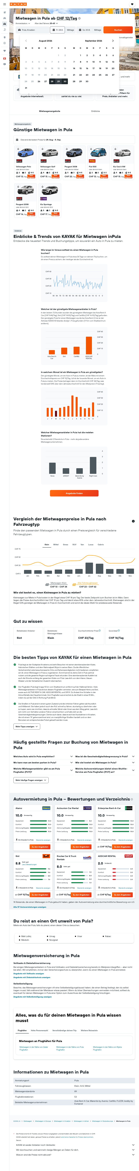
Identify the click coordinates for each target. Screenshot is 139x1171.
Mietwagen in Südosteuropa (102, 1121)
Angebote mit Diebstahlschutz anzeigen (31, 977)
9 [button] (65, 61)
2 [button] (65, 55)
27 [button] (45, 81)
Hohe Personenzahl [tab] (39, 1030)
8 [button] (58, 61)
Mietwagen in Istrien (81, 1121)
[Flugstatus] (4, 43)
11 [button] (32, 68)
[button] (5, 4)
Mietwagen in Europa (43, 1121)
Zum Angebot (31, 176)
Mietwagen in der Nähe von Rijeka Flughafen (107, 1048)
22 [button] (58, 74)
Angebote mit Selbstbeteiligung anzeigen (32, 997)
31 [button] (26, 88)
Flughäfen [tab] (22, 1030)
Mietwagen (28, 1121)
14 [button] (52, 68)
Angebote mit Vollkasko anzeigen (28, 973)
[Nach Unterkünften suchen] (4, 18)
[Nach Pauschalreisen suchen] (4, 29)
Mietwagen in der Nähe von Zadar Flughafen (34, 1048)
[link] (74, 493)
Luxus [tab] (90, 544)
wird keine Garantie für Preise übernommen (77, 1137)
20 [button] (45, 74)
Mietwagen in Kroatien (62, 1121)
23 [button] (65, 74)
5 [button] (39, 61)
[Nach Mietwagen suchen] (4, 24)
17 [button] (26, 74)
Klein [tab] (47, 544)
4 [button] (32, 61)
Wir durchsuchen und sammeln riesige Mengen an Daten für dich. (47, 1149)
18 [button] (32, 74)
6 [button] (45, 61)
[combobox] (23, 23)
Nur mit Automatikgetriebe (121, 37)
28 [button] (52, 81)
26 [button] (39, 81)
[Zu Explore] (4, 37)
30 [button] (65, 81)
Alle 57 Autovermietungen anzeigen (29, 907)
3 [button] (26, 61)
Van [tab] (82, 544)
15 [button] (59, 68)
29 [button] (58, 81)
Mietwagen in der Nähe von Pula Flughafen (70, 1048)
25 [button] (32, 81)
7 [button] (52, 61)
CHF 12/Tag (67, 18)
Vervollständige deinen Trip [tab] (64, 1030)
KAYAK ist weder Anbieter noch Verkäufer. (35, 1145)
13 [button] (46, 68)
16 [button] (65, 68)
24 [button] (26, 81)
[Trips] (4, 51)
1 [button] (58, 55)
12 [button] (39, 68)
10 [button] (26, 68)
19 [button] (39, 74)
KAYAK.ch (16, 1121)
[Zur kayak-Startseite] (18, 4)
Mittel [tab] (56, 544)
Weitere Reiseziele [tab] (89, 1030)
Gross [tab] (65, 544)
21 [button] (52, 74)
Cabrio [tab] (101, 544)
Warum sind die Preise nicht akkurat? (33, 1154)
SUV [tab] (74, 544)
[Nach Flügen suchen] (4, 12)
